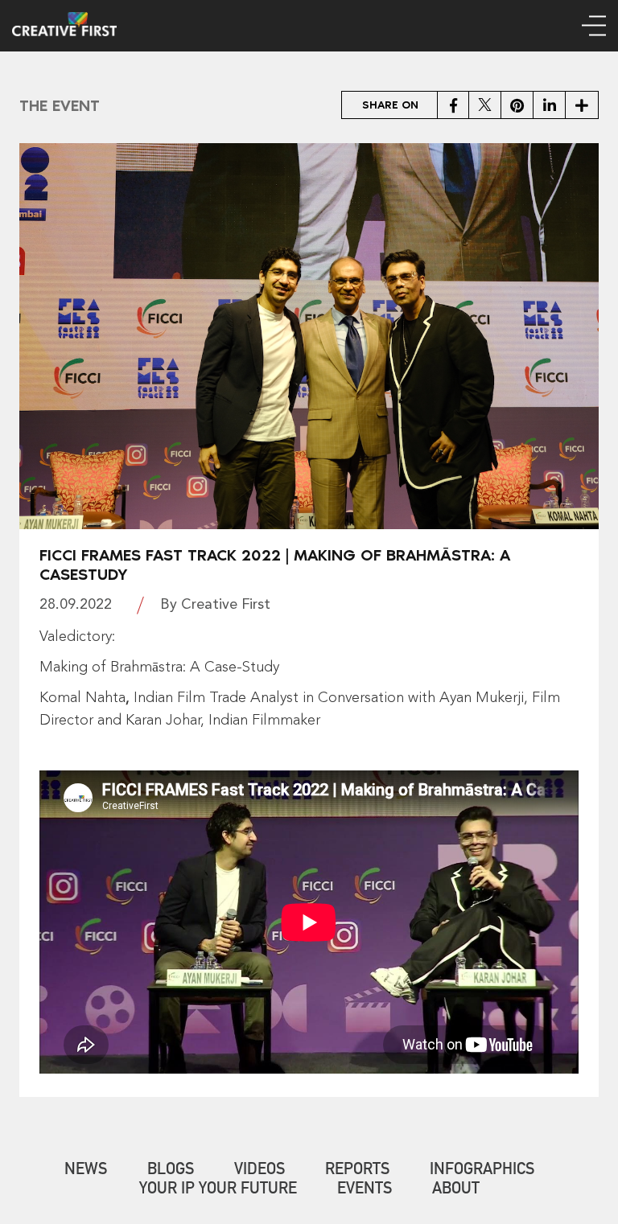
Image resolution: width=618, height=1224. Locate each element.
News (85, 1171)
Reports (357, 1171)
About (456, 1190)
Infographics (482, 1171)
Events (364, 1190)
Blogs (170, 1171)
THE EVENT (59, 105)
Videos (259, 1171)
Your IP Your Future (218, 1190)
